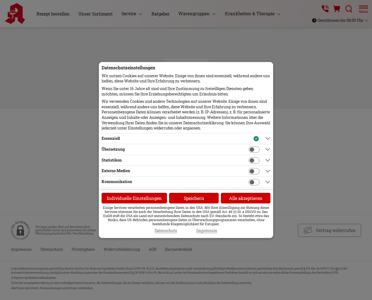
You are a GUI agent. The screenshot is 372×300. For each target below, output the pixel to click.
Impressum (206, 230)
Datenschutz (166, 230)
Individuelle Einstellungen (134, 198)
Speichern (194, 198)
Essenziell (111, 138)
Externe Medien (116, 170)
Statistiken (112, 160)
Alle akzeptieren (246, 198)
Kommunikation (117, 181)
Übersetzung (113, 149)
